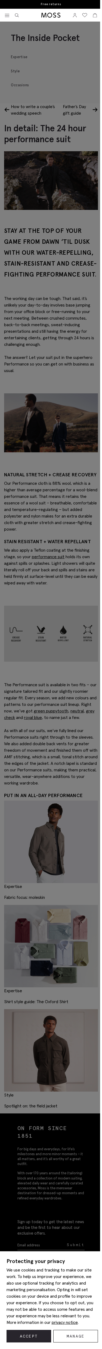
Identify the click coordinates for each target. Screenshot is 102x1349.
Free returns (51, 4)
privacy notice (65, 1322)
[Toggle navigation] (7, 15)
